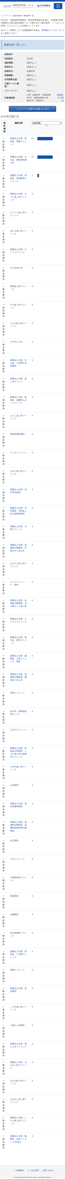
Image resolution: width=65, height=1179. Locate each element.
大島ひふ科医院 (17, 1025)
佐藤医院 (14, 914)
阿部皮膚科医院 (17, 434)
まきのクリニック (18, 729)
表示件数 (5, 116)
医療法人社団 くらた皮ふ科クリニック (18, 1120)
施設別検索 (17, 16)
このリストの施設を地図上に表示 (32, 109)
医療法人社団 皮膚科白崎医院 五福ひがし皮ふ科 (18, 548)
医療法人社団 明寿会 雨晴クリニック (18, 141)
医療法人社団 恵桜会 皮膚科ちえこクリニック (18, 400)
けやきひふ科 (16, 341)
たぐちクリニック (18, 452)
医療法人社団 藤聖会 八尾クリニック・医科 (18, 659)
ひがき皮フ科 (16, 268)
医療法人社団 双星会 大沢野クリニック (18, 954)
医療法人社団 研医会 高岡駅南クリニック (18, 178)
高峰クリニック (17, 970)
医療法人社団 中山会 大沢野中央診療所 (18, 363)
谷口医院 (14, 840)
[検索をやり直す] (60, 98)
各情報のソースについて (53, 30)
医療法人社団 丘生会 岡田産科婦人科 (18, 160)
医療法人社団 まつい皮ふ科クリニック (18, 197)
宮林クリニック (17, 693)
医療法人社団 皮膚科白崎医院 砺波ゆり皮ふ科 (18, 677)
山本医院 (14, 785)
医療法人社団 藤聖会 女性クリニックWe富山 (18, 1139)
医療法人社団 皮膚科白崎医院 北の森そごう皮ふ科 (18, 603)
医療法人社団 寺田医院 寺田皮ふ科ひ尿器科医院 (18, 511)
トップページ (6, 16)
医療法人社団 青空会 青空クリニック (18, 640)
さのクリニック (17, 859)
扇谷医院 (14, 896)
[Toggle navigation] (58, 6)
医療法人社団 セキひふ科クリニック (18, 1065)
